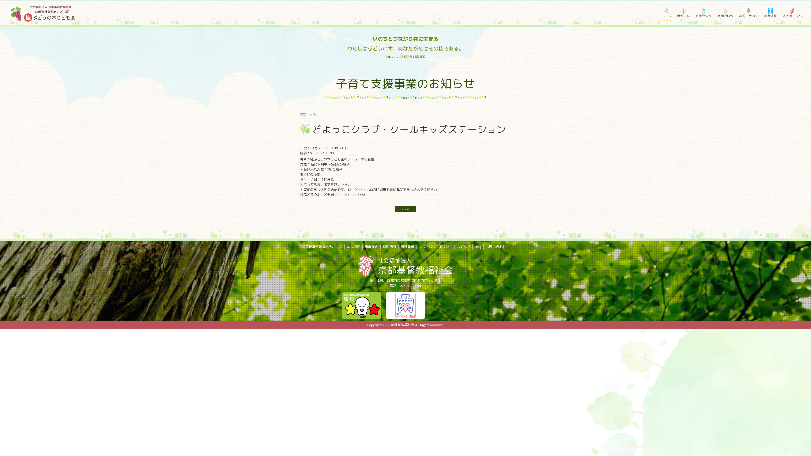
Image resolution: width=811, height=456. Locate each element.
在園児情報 (704, 16)
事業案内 (371, 247)
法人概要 (353, 247)
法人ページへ (792, 16)
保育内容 (683, 16)
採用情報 (770, 16)
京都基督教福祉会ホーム (323, 247)
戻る (405, 209)
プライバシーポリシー (435, 247)
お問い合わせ (748, 16)
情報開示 (407, 247)
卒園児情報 (725, 16)
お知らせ (463, 247)
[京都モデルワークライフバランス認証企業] (405, 305)
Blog (478, 247)
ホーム (666, 16)
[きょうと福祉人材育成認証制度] (361, 305)
